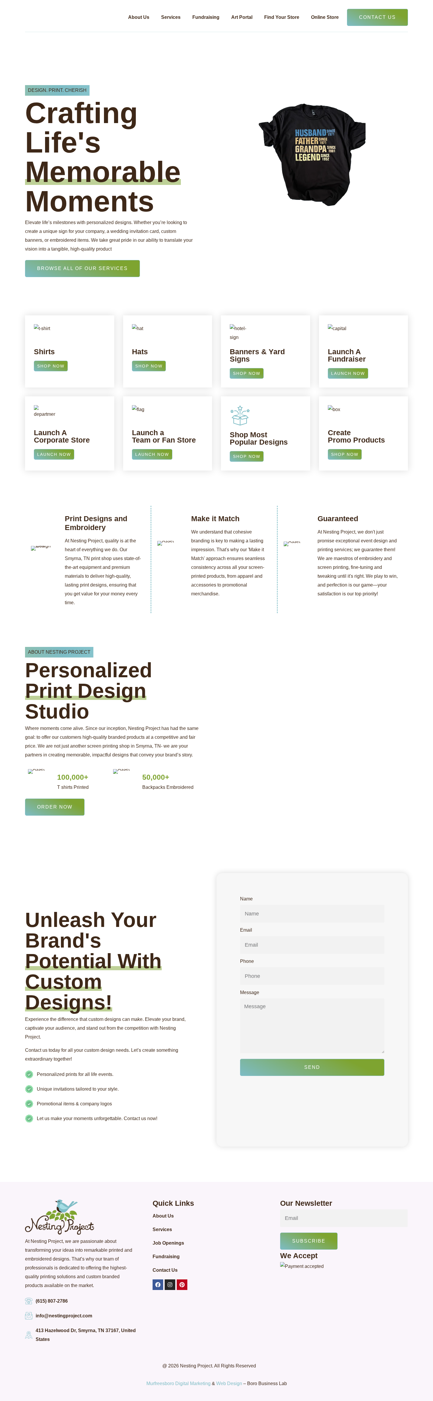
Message (249, 992)
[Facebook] (158, 1284)
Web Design (229, 1383)
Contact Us (165, 1270)
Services (171, 17)
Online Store (325, 17)
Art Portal (241, 17)
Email (246, 930)
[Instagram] (170, 1284)
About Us (138, 17)
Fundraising (205, 17)
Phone (247, 961)
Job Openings (168, 1243)
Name (246, 899)
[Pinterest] (182, 1284)
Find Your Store (281, 17)
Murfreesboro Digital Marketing (178, 1383)
